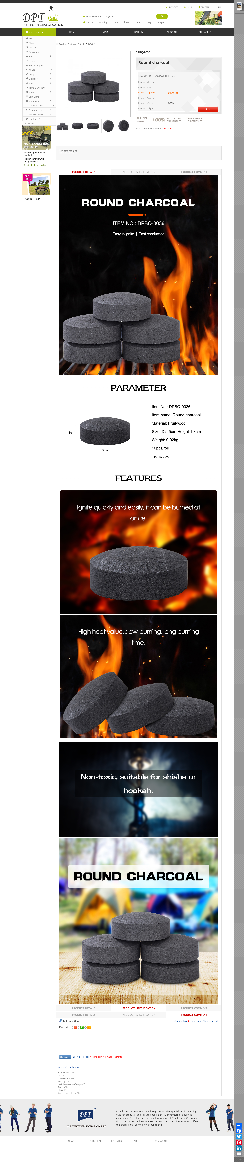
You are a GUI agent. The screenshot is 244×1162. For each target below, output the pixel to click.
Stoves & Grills (77, 44)
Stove (90, 22)
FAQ (135, 1141)
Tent (116, 22)
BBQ (90, 44)
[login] (188, 6)
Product (63, 44)
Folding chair (64, 1081)
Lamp (138, 22)
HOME (72, 31)
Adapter (161, 22)
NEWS (105, 31)
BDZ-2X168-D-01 (66, 1072)
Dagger (61, 1087)
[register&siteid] (204, 6)
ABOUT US (172, 31)
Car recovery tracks (67, 1093)
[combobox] (124, 16)
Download (173, 92)
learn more (167, 128)
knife (126, 22)
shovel (61, 1090)
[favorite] (171, 6)
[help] (218, 6)
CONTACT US (205, 31)
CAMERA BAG (64, 1078)
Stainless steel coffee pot (70, 1084)
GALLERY (138, 31)
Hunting (103, 22)
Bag (149, 22)
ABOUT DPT (95, 1141)
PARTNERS (116, 1141)
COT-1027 (63, 1075)
